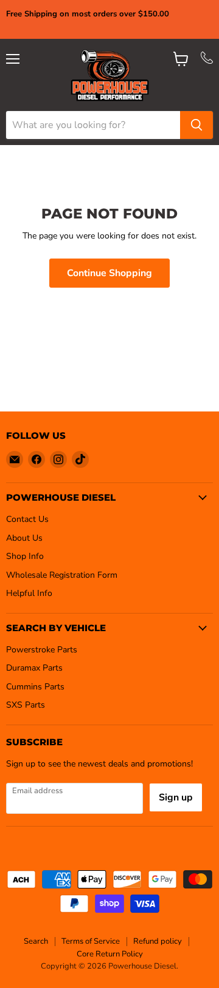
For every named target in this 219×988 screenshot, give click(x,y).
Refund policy (157, 941)
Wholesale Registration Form (61, 575)
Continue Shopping (109, 273)
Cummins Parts (35, 686)
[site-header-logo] (109, 75)
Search (36, 941)
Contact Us (27, 519)
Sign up (176, 797)
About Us (24, 538)
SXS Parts (25, 705)
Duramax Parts (34, 668)
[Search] (196, 125)
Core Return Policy (110, 954)
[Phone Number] (207, 61)
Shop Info (25, 556)
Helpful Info (29, 593)
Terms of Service (90, 941)
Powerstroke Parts (41, 649)
